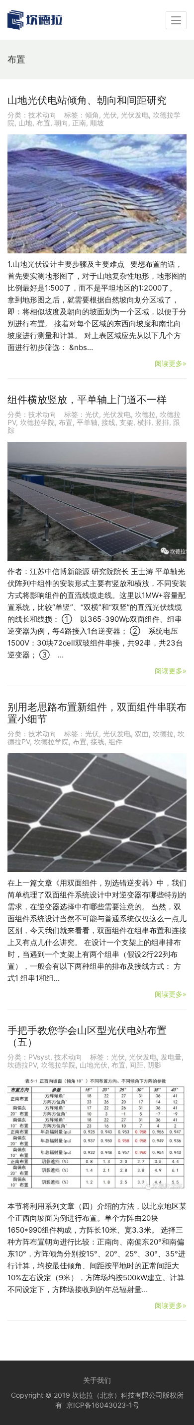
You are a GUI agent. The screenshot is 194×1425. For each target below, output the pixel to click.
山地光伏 (93, 1065)
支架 (126, 422)
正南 (79, 123)
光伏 (110, 115)
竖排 (162, 422)
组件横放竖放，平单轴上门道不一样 (87, 400)
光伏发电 (135, 115)
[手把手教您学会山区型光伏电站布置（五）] (97, 1135)
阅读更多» (171, 363)
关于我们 (97, 1380)
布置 (43, 123)
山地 (25, 123)
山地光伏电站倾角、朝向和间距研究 (87, 100)
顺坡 (97, 123)
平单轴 (87, 422)
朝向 (61, 123)
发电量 (171, 1057)
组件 (115, 741)
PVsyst (39, 1057)
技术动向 (42, 115)
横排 (144, 422)
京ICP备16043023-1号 (102, 1405)
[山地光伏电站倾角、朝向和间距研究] (97, 193)
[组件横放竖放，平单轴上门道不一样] (97, 501)
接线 (108, 422)
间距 (136, 1065)
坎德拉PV (22, 1065)
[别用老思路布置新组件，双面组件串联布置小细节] (97, 812)
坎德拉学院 (37, 422)
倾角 (92, 115)
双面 (142, 733)
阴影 (154, 1065)
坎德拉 (145, 414)
